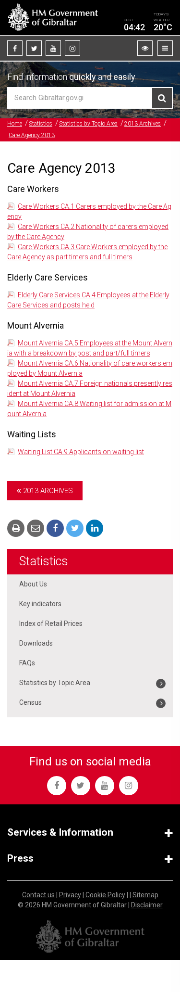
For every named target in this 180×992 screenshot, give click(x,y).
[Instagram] (72, 48)
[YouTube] (53, 48)
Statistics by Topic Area (88, 123)
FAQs (27, 663)
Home (14, 123)
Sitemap (145, 895)
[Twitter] (34, 48)
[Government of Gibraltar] (52, 17)
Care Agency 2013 (32, 135)
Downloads (36, 643)
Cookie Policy (105, 895)
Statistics (40, 123)
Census (30, 702)
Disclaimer (147, 905)
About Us (33, 584)
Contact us (38, 895)
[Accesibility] (145, 48)
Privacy (70, 895)
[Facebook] (15, 48)
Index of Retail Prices (51, 623)
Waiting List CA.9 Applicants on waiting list (81, 452)
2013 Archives (142, 123)
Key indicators (40, 604)
